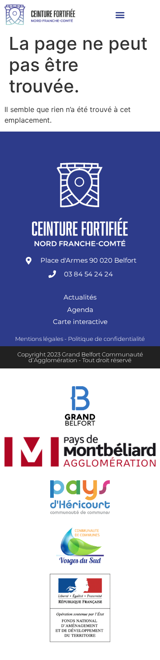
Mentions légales (39, 338)
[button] (120, 14)
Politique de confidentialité (106, 338)
